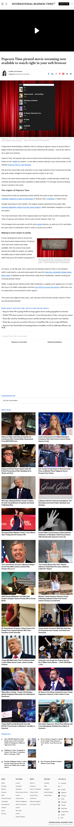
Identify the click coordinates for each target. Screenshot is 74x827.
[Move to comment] (71, 74)
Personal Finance (6, 798)
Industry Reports (20, 816)
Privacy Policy (34, 792)
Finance (18, 795)
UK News (4, 786)
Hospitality (19, 786)
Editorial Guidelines (55, 342)
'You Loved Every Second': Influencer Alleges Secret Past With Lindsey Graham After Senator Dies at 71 (18, 567)
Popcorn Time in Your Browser (19, 165)
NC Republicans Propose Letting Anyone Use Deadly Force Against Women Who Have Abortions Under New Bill (18, 630)
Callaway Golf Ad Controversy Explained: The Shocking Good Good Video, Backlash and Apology (55, 503)
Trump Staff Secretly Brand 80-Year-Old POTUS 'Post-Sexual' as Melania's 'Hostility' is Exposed (18, 726)
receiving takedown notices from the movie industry (21, 207)
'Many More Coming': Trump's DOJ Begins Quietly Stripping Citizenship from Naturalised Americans (18, 694)
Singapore (47, 789)
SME (2, 795)
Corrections (33, 798)
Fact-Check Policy (35, 804)
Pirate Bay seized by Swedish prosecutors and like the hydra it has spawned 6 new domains (36, 319)
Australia (46, 783)
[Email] (67, 74)
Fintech (18, 813)
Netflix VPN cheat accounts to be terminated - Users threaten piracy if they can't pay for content (38, 315)
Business (4, 792)
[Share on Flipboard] (60, 74)
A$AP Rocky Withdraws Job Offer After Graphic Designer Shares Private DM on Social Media (18, 599)
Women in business (21, 804)
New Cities (19, 810)
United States (48, 795)
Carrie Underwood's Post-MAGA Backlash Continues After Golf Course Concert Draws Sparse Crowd (54, 439)
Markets (3, 789)
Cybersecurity (19, 798)
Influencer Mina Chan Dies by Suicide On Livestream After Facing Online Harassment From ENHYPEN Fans (17, 439)
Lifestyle (3, 807)
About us (32, 783)
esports (18, 807)
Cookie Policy (34, 795)
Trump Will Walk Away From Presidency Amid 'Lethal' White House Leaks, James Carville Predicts (17, 662)
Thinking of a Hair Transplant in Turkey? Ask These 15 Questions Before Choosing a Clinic (14, 752)
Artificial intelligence (21, 801)
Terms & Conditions (35, 789)
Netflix (15, 162)
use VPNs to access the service (47, 287)
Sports (3, 810)
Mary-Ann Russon (16, 71)
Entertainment (5, 804)
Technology (4, 801)
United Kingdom (48, 792)
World (3, 783)
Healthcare (19, 789)
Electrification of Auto (22, 792)
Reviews (3, 813)
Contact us (33, 786)
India (45, 786)
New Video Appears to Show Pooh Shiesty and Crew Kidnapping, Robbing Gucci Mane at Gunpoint (55, 726)
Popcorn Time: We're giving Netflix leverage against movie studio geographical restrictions (35, 312)
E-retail (18, 783)
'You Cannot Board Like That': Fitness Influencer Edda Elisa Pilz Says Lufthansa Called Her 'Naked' (53, 567)
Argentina (50, 199)
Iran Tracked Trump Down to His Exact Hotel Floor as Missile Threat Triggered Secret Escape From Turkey (54, 471)
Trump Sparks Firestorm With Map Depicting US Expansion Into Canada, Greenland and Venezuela (54, 630)
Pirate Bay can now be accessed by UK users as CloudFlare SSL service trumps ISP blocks (35, 322)
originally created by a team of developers (17, 199)
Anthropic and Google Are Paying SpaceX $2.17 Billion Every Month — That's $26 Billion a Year (55, 662)
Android (39, 224)
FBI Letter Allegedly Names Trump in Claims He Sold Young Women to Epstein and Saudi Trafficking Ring (17, 503)
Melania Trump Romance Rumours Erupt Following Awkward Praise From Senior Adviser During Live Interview (53, 599)
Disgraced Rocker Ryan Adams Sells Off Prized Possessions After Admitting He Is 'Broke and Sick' (16, 471)
